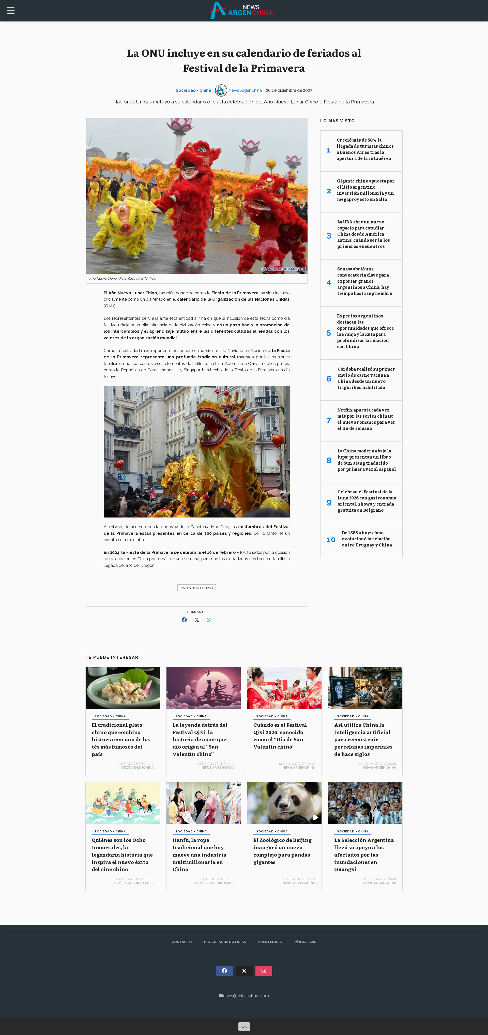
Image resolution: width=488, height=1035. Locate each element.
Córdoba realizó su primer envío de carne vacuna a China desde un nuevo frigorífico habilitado (366, 378)
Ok (244, 1026)
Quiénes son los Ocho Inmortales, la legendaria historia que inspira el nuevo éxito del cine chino (122, 854)
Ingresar (307, 942)
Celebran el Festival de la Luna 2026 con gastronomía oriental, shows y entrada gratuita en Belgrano (367, 501)
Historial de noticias (225, 942)
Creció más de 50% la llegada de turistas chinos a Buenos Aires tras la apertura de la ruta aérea (365, 149)
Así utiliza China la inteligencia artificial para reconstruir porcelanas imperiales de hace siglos (363, 739)
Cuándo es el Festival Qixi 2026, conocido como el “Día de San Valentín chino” (280, 735)
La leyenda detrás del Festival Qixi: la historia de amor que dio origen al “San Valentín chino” (200, 739)
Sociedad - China (193, 90)
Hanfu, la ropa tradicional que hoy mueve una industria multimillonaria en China (199, 854)
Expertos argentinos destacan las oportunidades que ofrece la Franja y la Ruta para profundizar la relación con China (365, 331)
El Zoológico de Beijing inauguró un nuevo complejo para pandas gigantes (282, 850)
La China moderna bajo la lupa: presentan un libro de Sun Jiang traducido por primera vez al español (367, 460)
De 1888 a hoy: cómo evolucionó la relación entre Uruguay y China (367, 538)
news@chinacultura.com (246, 995)
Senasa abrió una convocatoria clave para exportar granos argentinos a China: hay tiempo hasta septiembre (364, 281)
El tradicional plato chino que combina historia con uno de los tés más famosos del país (121, 739)
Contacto (182, 942)
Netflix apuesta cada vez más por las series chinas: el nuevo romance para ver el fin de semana (366, 419)
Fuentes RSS (270, 942)
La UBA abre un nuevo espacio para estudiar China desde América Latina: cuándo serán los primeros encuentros (363, 234)
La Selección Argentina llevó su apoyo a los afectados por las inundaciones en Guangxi (364, 854)
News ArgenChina (245, 90)
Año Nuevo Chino (196, 588)
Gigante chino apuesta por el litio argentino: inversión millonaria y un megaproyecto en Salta (366, 190)
